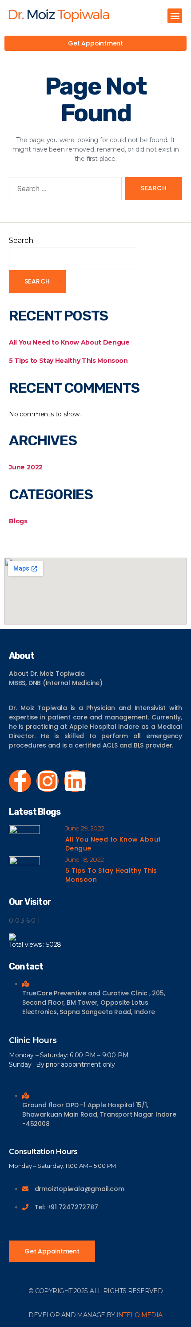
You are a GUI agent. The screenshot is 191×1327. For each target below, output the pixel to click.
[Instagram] (47, 781)
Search (21, 240)
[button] (174, 15)
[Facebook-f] (20, 781)
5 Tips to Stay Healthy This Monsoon (68, 361)
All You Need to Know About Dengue (69, 342)
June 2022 (26, 467)
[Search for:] (63, 190)
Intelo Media (139, 1315)
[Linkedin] (75, 781)
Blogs (18, 521)
